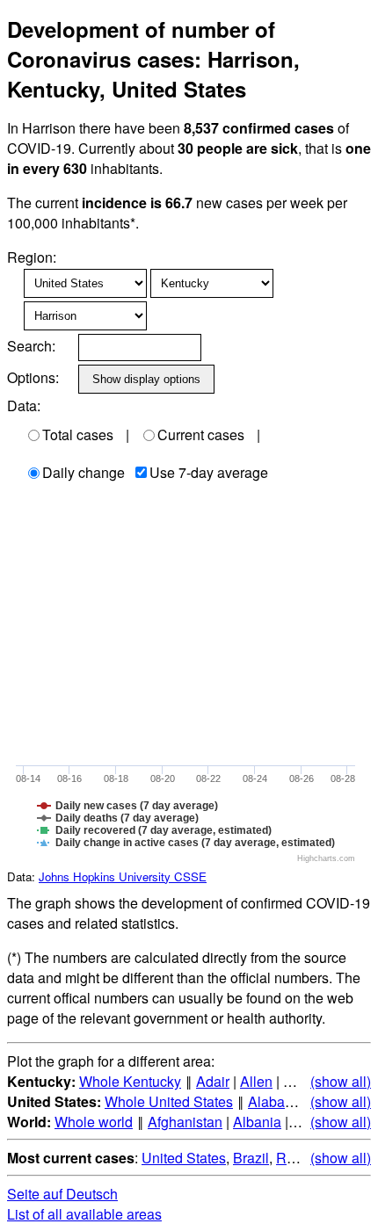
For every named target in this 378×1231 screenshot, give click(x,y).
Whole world (94, 1122)
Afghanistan (185, 1122)
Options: (33, 377)
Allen (256, 1081)
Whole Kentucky (130, 1081)
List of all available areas (84, 1214)
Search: (31, 346)
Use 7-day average (208, 472)
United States (184, 1158)
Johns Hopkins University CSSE (123, 876)
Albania (257, 1122)
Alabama (276, 1101)
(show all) (340, 1081)
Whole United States (169, 1101)
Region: (31, 257)
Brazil (251, 1158)
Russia (298, 1158)
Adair (212, 1081)
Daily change (83, 472)
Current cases (200, 434)
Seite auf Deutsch (62, 1194)
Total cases (77, 434)
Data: (23, 405)
